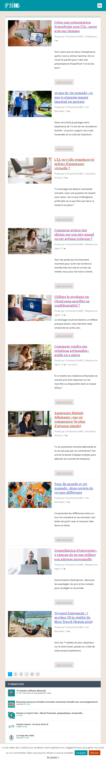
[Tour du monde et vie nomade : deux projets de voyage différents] (30, 495)
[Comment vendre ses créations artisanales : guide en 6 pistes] (30, 357)
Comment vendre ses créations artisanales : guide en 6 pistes (71, 350)
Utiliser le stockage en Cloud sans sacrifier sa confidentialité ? (72, 301)
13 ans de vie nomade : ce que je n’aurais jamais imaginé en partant (73, 97)
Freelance (90, 36)
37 (32, 674)
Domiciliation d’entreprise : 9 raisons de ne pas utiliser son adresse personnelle (75, 554)
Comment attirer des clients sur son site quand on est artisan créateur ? (74, 234)
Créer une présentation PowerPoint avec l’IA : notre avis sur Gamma (75, 26)
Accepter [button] (81, 752)
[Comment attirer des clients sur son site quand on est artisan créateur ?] (30, 241)
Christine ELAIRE (74, 36)
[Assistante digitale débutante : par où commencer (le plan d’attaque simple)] (30, 424)
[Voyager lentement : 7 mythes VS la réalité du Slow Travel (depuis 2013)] (30, 624)
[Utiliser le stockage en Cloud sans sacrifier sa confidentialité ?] (30, 308)
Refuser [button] (94, 752)
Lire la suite (64, 82)
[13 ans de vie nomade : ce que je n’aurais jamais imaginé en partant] (30, 104)
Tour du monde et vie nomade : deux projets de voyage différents (73, 488)
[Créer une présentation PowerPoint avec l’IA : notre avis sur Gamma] (30, 33)
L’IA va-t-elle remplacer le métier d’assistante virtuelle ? (74, 164)
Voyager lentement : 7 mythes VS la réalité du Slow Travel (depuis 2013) (73, 617)
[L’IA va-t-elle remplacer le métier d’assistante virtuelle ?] (30, 170)
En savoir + (53, 757)
